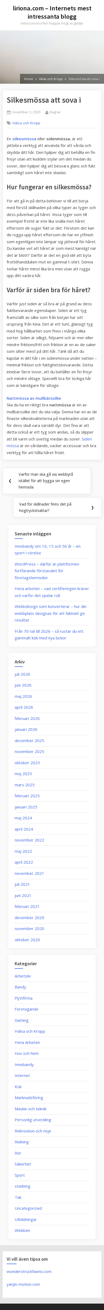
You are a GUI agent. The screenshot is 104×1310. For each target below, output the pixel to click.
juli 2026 (22, 674)
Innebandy (24, 1064)
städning (22, 1186)
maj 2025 (23, 773)
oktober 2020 (27, 939)
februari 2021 (27, 906)
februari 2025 (27, 795)
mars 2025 (25, 784)
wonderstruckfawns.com (29, 1271)
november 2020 (29, 928)
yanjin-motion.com (23, 1284)
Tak (18, 1197)
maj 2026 (23, 696)
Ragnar (55, 111)
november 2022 (29, 840)
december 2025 (29, 740)
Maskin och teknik (30, 1108)
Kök (18, 1086)
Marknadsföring (29, 1097)
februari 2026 (27, 718)
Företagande (26, 1009)
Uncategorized (28, 1208)
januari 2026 (26, 729)
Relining (22, 1141)
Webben (22, 1230)
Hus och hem (27, 1053)
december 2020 (29, 917)
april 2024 (24, 829)
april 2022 (24, 862)
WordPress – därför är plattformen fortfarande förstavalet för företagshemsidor (47, 570)
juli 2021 (22, 884)
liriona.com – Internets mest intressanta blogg (52, 12)
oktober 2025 (27, 762)
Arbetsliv (23, 976)
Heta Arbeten (27, 1042)
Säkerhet (23, 1164)
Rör (18, 1153)
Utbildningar (26, 1219)
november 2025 (29, 751)
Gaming (22, 1020)
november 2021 (29, 873)
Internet (22, 1075)
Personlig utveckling (33, 1119)
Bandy (20, 986)
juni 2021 (23, 895)
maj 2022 (23, 851)
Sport (20, 1175)
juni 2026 (23, 685)
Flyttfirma (24, 998)
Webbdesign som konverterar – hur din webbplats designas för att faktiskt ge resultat (50, 613)
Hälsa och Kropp (26, 123)
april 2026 (24, 707)
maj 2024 (23, 817)
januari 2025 (26, 807)
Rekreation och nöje (33, 1130)
